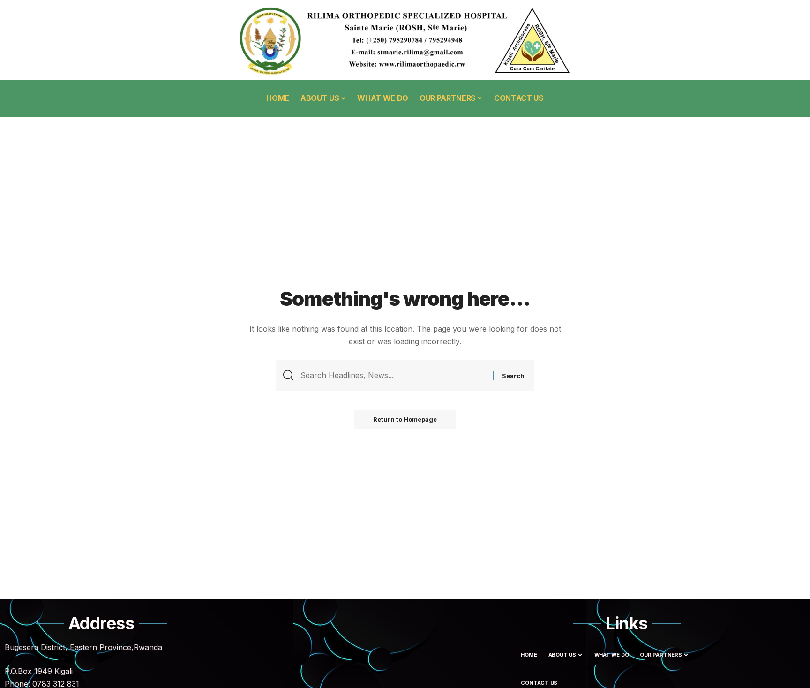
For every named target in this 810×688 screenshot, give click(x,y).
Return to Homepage (405, 419)
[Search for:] (393, 375)
